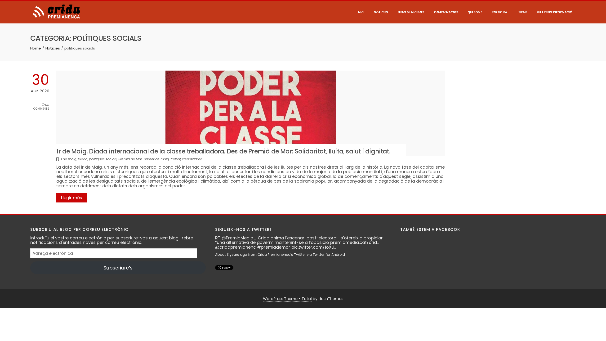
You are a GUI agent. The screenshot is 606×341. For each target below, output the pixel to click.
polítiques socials (103, 159)
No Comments (41, 107)
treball (175, 159)
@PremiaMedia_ (239, 238)
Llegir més (71, 198)
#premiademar (273, 247)
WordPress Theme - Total (287, 298)
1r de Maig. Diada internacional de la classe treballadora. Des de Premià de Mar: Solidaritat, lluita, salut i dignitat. (223, 151)
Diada (82, 159)
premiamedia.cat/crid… (354, 242)
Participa (499, 12)
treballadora (192, 159)
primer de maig (156, 159)
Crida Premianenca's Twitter (282, 254)
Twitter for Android (329, 254)
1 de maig (68, 159)
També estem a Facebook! (431, 229)
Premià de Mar (130, 159)
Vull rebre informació (554, 12)
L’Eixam (522, 12)
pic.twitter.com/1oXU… (313, 247)
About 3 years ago (231, 254)
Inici (361, 12)
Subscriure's (118, 268)
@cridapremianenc (235, 247)
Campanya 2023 (446, 12)
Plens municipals (410, 12)
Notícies (381, 12)
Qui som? (475, 12)
